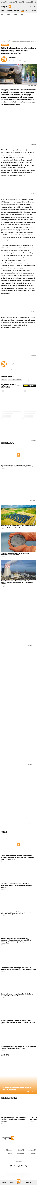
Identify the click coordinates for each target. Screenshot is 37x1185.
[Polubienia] (3, 1176)
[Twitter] (14, 1165)
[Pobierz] (25, 61)
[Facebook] (10, 1165)
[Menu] (35, 6)
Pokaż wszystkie (27, 380)
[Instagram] (26, 1165)
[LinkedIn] (18, 1165)
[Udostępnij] (34, 1176)
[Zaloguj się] (30, 6)
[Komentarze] (18, 1176)
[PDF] (21, 370)
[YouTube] (22, 1165)
